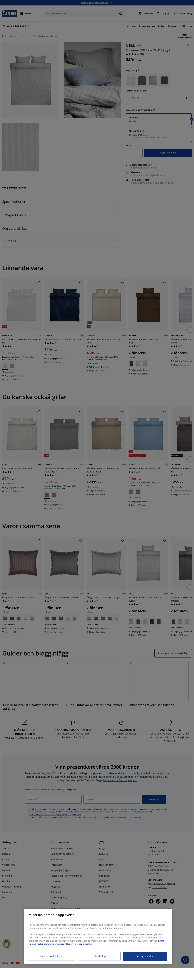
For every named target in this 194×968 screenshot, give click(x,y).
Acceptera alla (145, 956)
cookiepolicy (85, 943)
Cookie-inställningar (51, 956)
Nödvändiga (99, 956)
